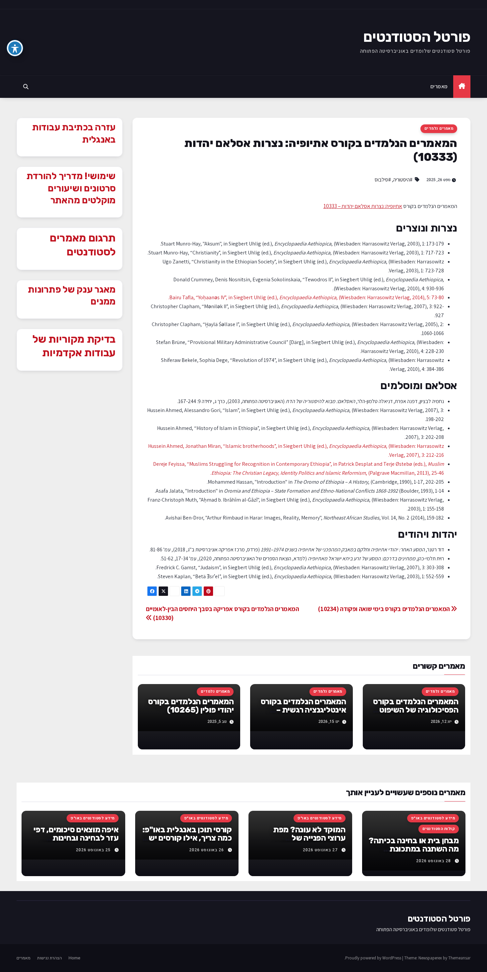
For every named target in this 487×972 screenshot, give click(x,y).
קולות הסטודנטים (438, 829)
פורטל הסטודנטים (416, 36)
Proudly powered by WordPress (373, 958)
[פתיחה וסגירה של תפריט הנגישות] (15, 48)
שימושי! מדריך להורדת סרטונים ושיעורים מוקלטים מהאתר (71, 188)
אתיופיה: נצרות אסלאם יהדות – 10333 (362, 206)
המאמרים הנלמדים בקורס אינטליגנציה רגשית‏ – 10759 (303, 710)
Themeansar (459, 958)
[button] (25, 86)
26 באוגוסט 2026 (206, 850)
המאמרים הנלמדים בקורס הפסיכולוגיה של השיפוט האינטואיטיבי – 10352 (416, 710)
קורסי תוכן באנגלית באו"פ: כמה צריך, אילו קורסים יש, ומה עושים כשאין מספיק (187, 838)
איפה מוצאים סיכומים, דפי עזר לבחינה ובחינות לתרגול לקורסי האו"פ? (75, 838)
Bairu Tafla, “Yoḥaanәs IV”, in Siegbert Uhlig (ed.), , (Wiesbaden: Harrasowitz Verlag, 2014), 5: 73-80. (306, 297)
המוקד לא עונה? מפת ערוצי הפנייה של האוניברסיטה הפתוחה (309, 838)
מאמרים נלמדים (438, 128)
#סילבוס (383, 179)
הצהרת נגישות (49, 958)
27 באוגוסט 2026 (320, 850)
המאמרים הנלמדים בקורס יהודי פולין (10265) (191, 706)
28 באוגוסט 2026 (433, 861)
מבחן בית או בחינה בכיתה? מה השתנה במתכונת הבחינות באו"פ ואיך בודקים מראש (414, 853)
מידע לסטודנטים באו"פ (433, 818)
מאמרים (439, 86)
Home (74, 958)
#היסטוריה (402, 179)
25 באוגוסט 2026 (93, 850)
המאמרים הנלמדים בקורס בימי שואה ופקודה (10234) (384, 608)
